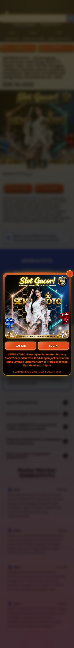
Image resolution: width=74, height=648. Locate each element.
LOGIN (53, 345)
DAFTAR (20, 345)
